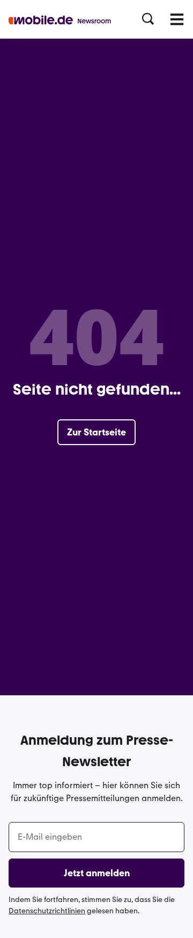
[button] (148, 19)
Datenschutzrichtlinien (47, 910)
